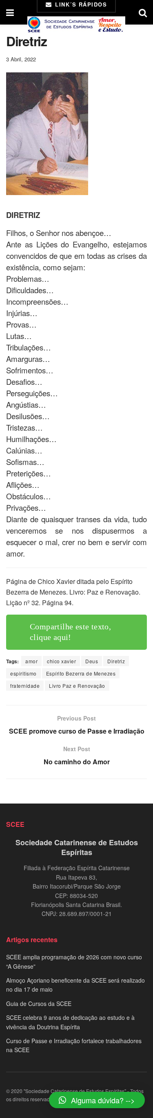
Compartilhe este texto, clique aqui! (70, 632)
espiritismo (23, 673)
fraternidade (25, 685)
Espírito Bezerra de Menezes (81, 673)
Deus (91, 661)
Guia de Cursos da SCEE (38, 1003)
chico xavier (61, 661)
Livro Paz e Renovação (77, 685)
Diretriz (116, 661)
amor (31, 661)
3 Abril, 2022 (21, 59)
